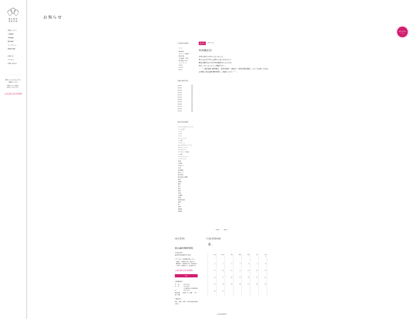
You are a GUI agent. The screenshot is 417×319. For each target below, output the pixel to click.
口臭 (179, 168)
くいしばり (181, 129)
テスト (180, 136)
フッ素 (180, 140)
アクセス (11, 59)
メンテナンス (182, 159)
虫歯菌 (180, 195)
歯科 (179, 184)
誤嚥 (179, 197)
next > (226, 229)
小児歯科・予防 (183, 58)
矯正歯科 (11, 41)
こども (180, 131)
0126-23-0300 (13, 93)
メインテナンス (183, 156)
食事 (179, 206)
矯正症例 (181, 56)
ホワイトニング (183, 147)
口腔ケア (181, 165)
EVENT (181, 67)
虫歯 (179, 193)
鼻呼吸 (180, 211)
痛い (179, 186)
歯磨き (180, 181)
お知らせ (11, 56)
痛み (179, 188)
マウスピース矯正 (183, 152)
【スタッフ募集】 (184, 54)
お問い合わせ (12, 63)
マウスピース (182, 149)
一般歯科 (11, 34)
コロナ (180, 133)
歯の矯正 (181, 175)
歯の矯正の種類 (183, 177)
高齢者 (180, 209)
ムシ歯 (180, 154)
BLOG (181, 69)
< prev (217, 229)
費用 (179, 202)
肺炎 (179, 190)
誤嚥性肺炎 (181, 200)
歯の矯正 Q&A (183, 60)
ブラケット (181, 143)
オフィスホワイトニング (185, 127)
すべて (181, 48)
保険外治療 (11, 49)
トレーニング (182, 138)
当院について (12, 30)
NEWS (181, 65)
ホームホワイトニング (185, 145)
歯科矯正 (181, 51)
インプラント (12, 45)
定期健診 (181, 170)
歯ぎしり (181, 172)
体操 (179, 161)
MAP (186, 276)
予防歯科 (11, 38)
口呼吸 (180, 163)
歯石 (179, 179)
